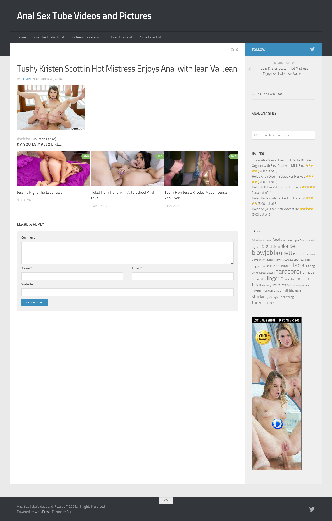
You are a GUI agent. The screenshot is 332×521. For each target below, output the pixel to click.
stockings (261, 296)
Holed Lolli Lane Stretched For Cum (276, 187)
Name (26, 268)
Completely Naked (262, 259)
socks (298, 290)
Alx (69, 512)
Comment (29, 238)
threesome (263, 302)
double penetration (278, 266)
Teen (282, 297)
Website (27, 284)
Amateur (267, 240)
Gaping (310, 266)
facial (299, 265)
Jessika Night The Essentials (39, 192)
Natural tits (279, 285)
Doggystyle (258, 266)
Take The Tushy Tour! (48, 37)
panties (304, 285)
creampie (278, 259)
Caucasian (310, 254)
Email (137, 268)
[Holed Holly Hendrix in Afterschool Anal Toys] (127, 168)
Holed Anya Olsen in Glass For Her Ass (278, 176)
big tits (269, 246)
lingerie (275, 278)
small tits (287, 290)
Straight (274, 297)
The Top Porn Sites (269, 94)
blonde (287, 246)
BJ (278, 247)
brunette (285, 252)
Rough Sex (267, 290)
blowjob (262, 252)
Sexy (276, 290)
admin (26, 79)
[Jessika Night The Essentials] (53, 168)
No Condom (293, 285)
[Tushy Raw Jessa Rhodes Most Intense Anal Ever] (201, 168)
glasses (271, 272)
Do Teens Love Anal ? (86, 37)
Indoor (262, 279)
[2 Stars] (21, 138)
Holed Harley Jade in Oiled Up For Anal (278, 198)
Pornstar (256, 290)
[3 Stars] (23, 138)
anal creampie (290, 240)
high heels (307, 272)
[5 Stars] (29, 138)
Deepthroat (297, 259)
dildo (308, 259)
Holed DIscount (120, 37)
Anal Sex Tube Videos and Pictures (84, 15)
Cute (287, 259)
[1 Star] (18, 138)
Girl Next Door (259, 272)
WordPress (42, 512)
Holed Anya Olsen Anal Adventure (275, 209)
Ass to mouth (307, 240)
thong (290, 297)
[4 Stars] (26, 138)
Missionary (265, 285)
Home (21, 37)
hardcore (287, 271)
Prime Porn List (150, 37)
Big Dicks (256, 247)
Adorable (257, 240)
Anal (276, 239)
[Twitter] (312, 49)
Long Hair (289, 279)
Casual (300, 254)
